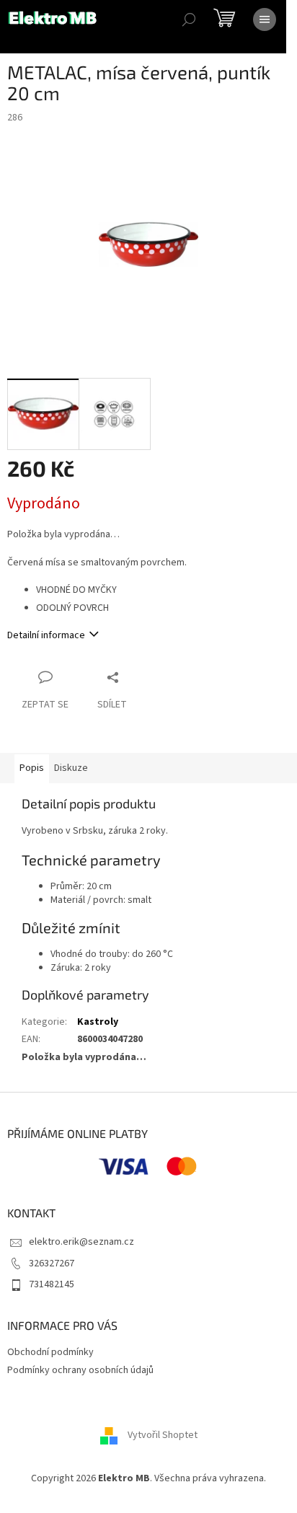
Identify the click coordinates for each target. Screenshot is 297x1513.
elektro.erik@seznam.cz (81, 1242)
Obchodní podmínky (50, 1352)
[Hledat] (188, 19)
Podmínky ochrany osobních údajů (80, 1370)
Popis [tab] (31, 768)
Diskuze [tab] (71, 768)
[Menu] (264, 19)
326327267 (51, 1263)
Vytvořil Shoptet (163, 1435)
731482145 (51, 1284)
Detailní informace (46, 635)
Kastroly (97, 1022)
